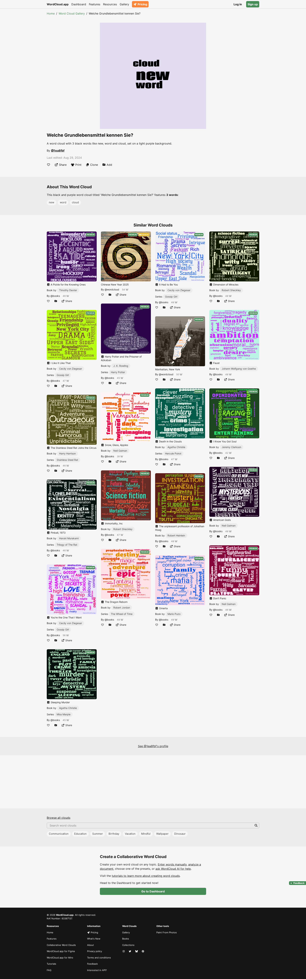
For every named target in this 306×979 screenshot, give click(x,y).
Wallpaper (162, 833)
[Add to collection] (56, 301)
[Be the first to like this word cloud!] (48, 165)
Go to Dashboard (153, 891)
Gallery (124, 4)
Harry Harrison (67, 453)
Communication (59, 833)
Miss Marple (63, 714)
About (90, 945)
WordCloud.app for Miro (60, 957)
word (63, 202)
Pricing (142, 4)
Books (125, 938)
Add (109, 164)
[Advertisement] (153, 782)
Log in (238, 4)
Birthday (114, 833)
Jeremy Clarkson (231, 447)
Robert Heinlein (176, 535)
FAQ (49, 970)
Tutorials (51, 963)
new (51, 202)
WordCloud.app (58, 4)
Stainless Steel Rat (67, 459)
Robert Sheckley (122, 529)
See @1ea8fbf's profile (153, 746)
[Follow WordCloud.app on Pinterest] (143, 951)
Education (80, 833)
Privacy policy (94, 951)
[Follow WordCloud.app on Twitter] (130, 951)
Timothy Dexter (68, 290)
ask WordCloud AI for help (173, 868)
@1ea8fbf (57, 150)
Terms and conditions (99, 957)
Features (94, 4)
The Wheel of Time (121, 613)
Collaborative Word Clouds (61, 945)
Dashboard (78, 4)
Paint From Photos (166, 932)
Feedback (92, 963)
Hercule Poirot (173, 453)
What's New (93, 938)
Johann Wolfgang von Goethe (239, 368)
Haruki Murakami (69, 538)
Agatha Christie (68, 707)
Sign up (253, 4)
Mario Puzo (174, 613)
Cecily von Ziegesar (70, 368)
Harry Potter (118, 372)
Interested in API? (97, 970)
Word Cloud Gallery (72, 13)
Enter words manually (172, 864)
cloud (75, 202)
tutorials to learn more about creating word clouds (146, 876)
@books (55, 295)
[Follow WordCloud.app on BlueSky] (137, 951)
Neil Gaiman (120, 450)
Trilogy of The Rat (67, 544)
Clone (94, 164)
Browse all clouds (58, 817)
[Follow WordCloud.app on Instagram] (124, 951)
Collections (128, 945)
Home (51, 13)
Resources (110, 4)
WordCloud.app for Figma (61, 951)
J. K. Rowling (120, 365)
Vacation (130, 833)
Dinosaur (180, 833)
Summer (97, 833)
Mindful (146, 833)
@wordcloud (112, 289)
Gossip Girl (63, 375)
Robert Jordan (121, 607)
